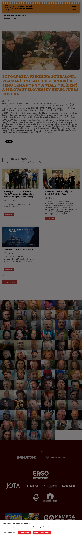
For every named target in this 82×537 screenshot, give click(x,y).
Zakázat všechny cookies (41, 532)
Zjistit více (43, 528)
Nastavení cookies (9, 532)
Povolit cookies (24, 532)
